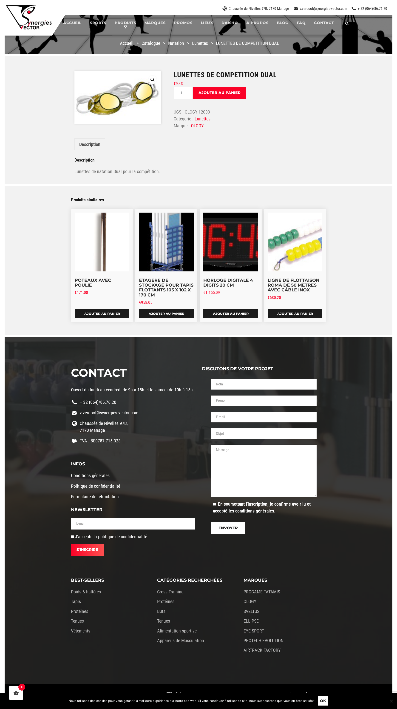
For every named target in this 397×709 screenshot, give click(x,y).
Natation (176, 43)
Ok (323, 701)
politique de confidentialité (122, 536)
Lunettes (200, 43)
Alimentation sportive (177, 631)
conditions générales (254, 511)
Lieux (207, 23)
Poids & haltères (86, 592)
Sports (98, 23)
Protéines (79, 611)
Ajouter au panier (219, 93)
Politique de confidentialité (95, 486)
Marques (155, 23)
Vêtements (80, 631)
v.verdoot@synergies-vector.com (323, 8)
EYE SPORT (254, 631)
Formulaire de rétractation (95, 496)
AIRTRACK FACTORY (262, 650)
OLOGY (197, 125)
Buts (161, 611)
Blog (282, 23)
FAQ (301, 23)
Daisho (229, 23)
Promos (183, 23)
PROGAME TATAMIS (262, 592)
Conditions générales (90, 475)
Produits (125, 23)
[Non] (391, 701)
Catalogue (151, 43)
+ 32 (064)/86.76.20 (372, 8)
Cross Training (170, 592)
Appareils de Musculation (180, 640)
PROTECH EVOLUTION (264, 640)
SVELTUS (251, 611)
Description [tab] (89, 144)
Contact (324, 23)
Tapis (76, 601)
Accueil (72, 23)
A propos (257, 23)
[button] (152, 80)
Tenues (77, 621)
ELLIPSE (251, 621)
